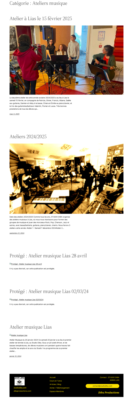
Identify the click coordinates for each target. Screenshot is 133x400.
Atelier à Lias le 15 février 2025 (41, 18)
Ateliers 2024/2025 (28, 136)
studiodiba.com (20, 388)
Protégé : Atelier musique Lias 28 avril (48, 255)
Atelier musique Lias (31, 327)
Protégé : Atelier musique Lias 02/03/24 (49, 291)
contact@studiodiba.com (102, 386)
